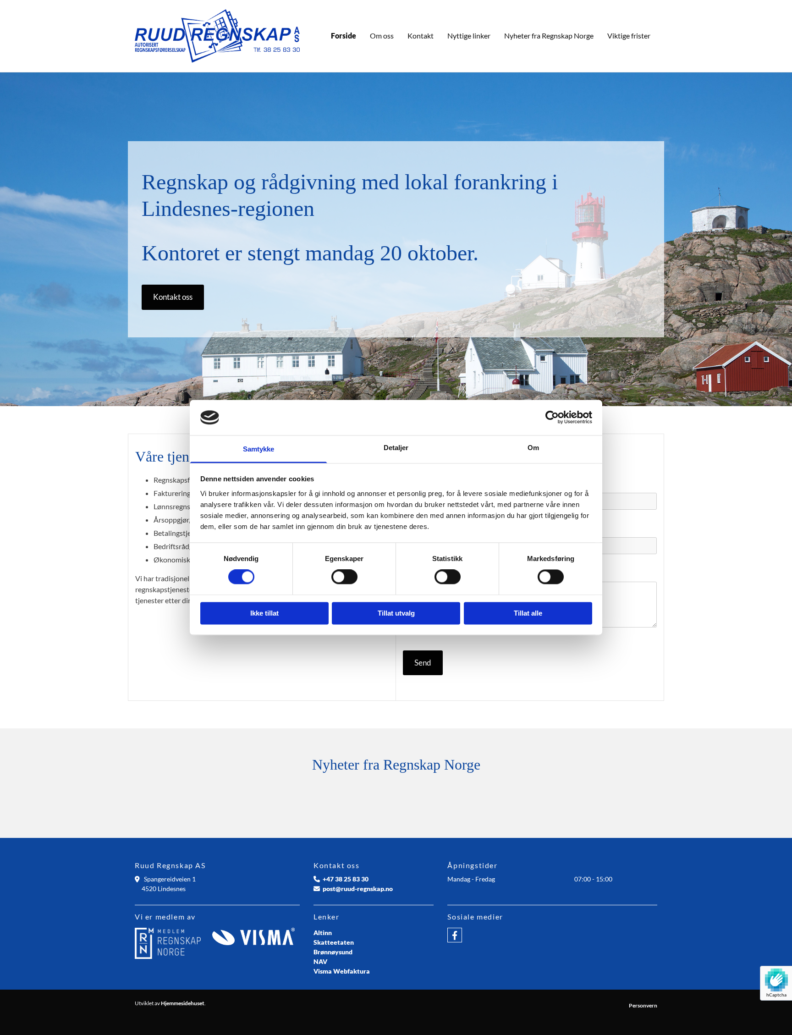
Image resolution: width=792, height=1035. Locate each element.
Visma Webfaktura (342, 971)
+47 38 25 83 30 (345, 879)
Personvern (643, 1005)
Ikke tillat (264, 613)
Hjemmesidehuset (182, 1003)
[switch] (344, 577)
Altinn (323, 932)
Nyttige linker (468, 35)
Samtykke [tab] (259, 449)
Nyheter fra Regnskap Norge (549, 35)
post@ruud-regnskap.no (358, 888)
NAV (320, 961)
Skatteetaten (334, 942)
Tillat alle (528, 613)
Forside (343, 35)
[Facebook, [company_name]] (455, 935)
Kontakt (420, 35)
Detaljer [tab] (396, 447)
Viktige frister (628, 35)
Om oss (382, 35)
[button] (173, 297)
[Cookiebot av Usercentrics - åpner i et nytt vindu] (552, 417)
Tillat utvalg (396, 613)
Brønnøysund (333, 952)
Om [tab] (533, 447)
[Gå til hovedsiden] (217, 36)
